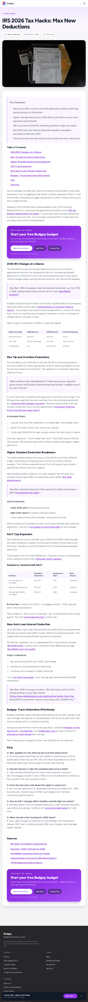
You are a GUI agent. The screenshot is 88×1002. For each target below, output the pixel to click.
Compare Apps (9, 964)
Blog (48, 957)
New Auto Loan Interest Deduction (29, 171)
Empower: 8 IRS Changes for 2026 (28, 849)
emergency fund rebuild (19, 734)
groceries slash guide (56, 808)
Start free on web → (21, 248)
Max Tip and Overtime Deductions (28, 157)
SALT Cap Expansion (21, 166)
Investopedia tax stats (26, 492)
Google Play (55, 248)
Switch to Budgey (10, 968)
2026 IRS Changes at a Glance (26, 152)
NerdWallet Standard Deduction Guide (30, 853)
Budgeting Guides (53, 961)
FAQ (13, 180)
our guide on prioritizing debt (45, 527)
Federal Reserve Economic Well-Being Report (33, 858)
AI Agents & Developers (13, 972)
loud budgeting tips (34, 617)
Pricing (6, 957)
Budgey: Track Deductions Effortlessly (30, 175)
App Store (40, 248)
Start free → (70, 996)
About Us (7, 983)
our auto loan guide (23, 677)
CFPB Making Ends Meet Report (27, 862)
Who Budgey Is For (11, 961)
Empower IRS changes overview (28, 403)
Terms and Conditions (12, 987)
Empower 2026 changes (49, 559)
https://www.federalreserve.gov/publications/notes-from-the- (42, 696)
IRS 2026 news (15, 645)
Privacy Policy (9, 991)
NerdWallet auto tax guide (21, 649)
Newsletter (50, 964)
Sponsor (49, 968)
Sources (15, 184)
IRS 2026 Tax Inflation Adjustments (29, 844)
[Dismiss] (81, 996)
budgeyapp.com (47, 731)
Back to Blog (10, 13)
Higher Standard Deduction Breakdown (30, 161)
